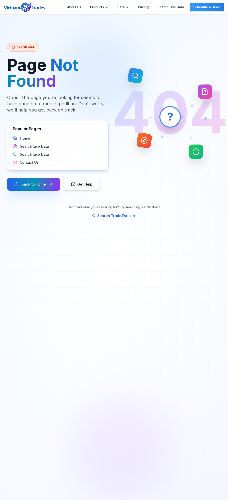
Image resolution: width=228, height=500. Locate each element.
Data (121, 7)
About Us (74, 7)
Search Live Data (171, 7)
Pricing (143, 7)
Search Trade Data (114, 215)
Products (97, 7)
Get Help (84, 184)
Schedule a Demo (207, 7)
